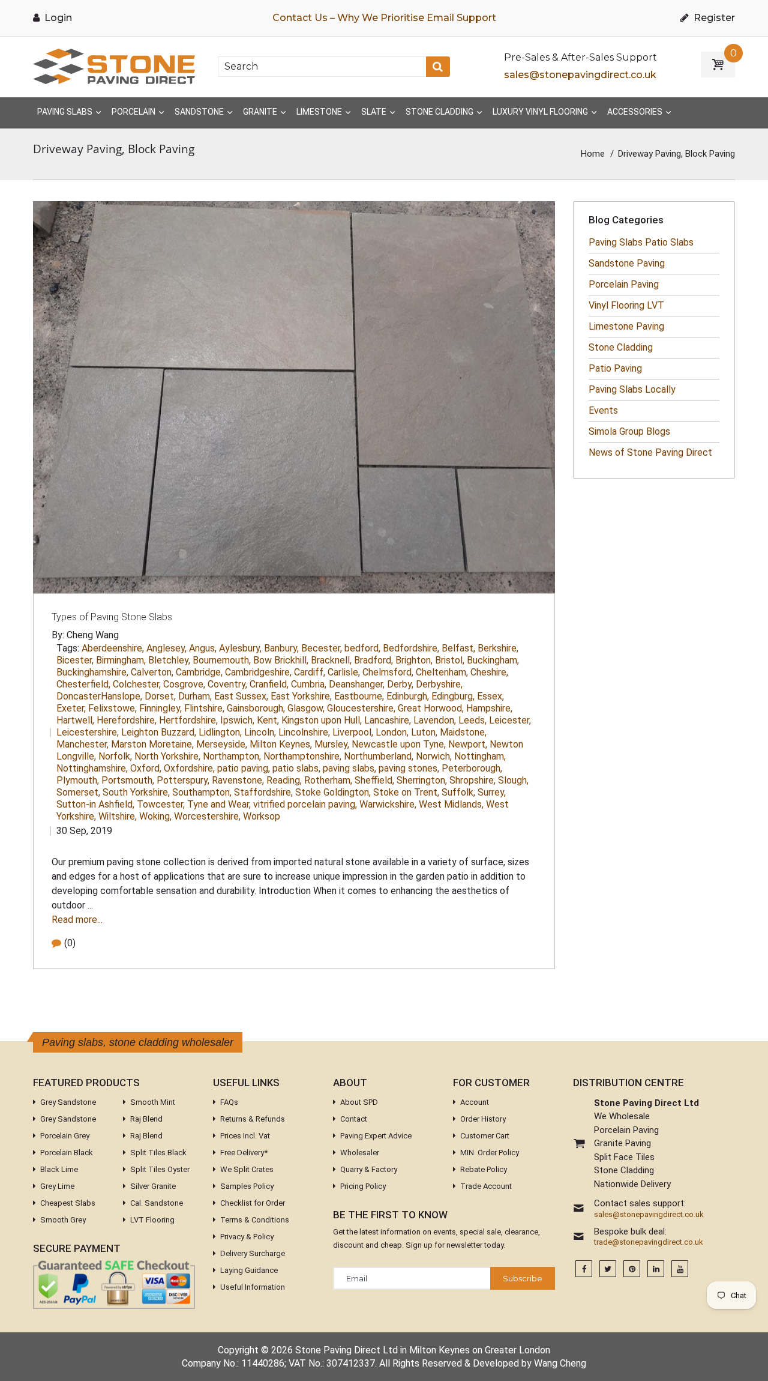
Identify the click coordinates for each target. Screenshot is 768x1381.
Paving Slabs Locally (632, 389)
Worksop (261, 816)
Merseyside (221, 744)
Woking (155, 816)
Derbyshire (439, 684)
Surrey (492, 792)
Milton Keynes (281, 744)
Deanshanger (357, 684)
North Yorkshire (167, 756)
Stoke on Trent (406, 792)
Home (593, 153)
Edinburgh (407, 696)
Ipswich (237, 720)
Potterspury (183, 780)
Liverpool (352, 732)
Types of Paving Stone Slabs (112, 617)
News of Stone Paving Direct (650, 452)
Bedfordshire (411, 648)
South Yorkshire (136, 792)
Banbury (281, 648)
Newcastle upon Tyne (399, 744)
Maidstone (463, 732)
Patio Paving (615, 368)
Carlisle (344, 672)
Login (57, 17)
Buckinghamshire (92, 672)
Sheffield (374, 780)
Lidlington (220, 732)
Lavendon (434, 720)
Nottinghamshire (92, 768)
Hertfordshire (188, 720)
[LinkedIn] (656, 1269)
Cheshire (489, 672)
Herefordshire (127, 720)
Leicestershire (87, 732)
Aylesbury (240, 648)
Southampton (202, 792)
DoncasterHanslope (99, 696)
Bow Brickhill (280, 660)
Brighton (414, 660)
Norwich (434, 756)
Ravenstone (238, 780)
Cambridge (199, 672)
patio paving (243, 768)
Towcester (161, 804)
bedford (362, 648)
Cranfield (269, 684)
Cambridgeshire (258, 672)
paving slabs (349, 768)
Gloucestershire (361, 708)
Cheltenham (442, 672)
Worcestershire (207, 816)
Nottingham (480, 756)
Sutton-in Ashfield (95, 804)
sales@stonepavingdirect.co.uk (580, 74)
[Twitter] (608, 1269)
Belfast (458, 648)
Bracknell (331, 660)
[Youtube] (680, 1269)
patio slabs (296, 768)
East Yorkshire (301, 696)
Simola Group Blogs (629, 431)
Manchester (82, 744)
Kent (268, 720)
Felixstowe (112, 708)
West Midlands (451, 804)
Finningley (160, 708)
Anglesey (166, 648)
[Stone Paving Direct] (114, 65)
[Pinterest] (632, 1269)
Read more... (77, 919)
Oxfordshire (189, 768)
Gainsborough (256, 708)
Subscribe (522, 1278)
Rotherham (328, 780)
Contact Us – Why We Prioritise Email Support (384, 17)
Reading (284, 780)
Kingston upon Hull (321, 720)
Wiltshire (117, 816)
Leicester (510, 720)
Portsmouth (127, 780)
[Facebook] (584, 1269)
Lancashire (387, 720)
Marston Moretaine (152, 744)
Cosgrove (184, 684)
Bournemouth (222, 660)
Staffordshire (263, 792)
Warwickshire (387, 804)
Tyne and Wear (219, 804)
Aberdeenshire (113, 648)
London (392, 732)
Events (603, 410)
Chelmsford (387, 672)
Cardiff (309, 672)
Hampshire (489, 708)
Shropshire (472, 780)
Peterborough (472, 768)
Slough (513, 780)
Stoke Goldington (333, 792)
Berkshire (498, 648)
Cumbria (308, 684)
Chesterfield (83, 684)
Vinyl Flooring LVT (626, 305)
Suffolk (458, 792)
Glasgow (306, 708)
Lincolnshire (304, 732)
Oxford (145, 768)
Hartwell (75, 720)
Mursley (331, 744)
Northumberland (378, 756)
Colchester (137, 684)
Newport (467, 744)
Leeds (472, 720)
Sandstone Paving (627, 263)
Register (713, 17)
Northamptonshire (302, 756)
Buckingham (493, 660)
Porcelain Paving (624, 284)
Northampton (232, 756)
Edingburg (453, 696)
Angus (203, 648)
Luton (424, 732)
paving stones (409, 768)
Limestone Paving (626, 326)
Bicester (75, 660)
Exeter (71, 708)
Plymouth (77, 780)
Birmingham (121, 660)
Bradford (373, 660)
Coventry (227, 684)
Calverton (152, 672)
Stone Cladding (621, 347)
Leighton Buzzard (158, 732)
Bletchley (169, 660)
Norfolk (115, 756)
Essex (490, 696)
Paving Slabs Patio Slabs (641, 242)
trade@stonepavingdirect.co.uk (648, 1242)
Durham (195, 696)
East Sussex (241, 696)
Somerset (78, 792)
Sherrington (422, 780)
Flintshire (204, 708)
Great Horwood (431, 708)
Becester (321, 648)
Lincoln (260, 732)
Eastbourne (359, 696)
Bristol (449, 660)
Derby (400, 684)
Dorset (160, 696)
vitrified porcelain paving (305, 804)
